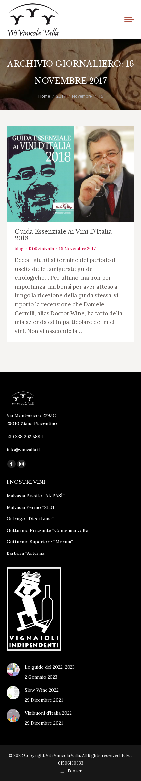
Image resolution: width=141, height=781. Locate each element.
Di (41, 248)
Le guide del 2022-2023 (50, 667)
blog (19, 248)
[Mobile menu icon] (129, 19)
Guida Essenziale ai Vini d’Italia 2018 (63, 235)
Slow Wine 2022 (42, 690)
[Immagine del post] (13, 669)
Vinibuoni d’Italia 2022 (48, 713)
